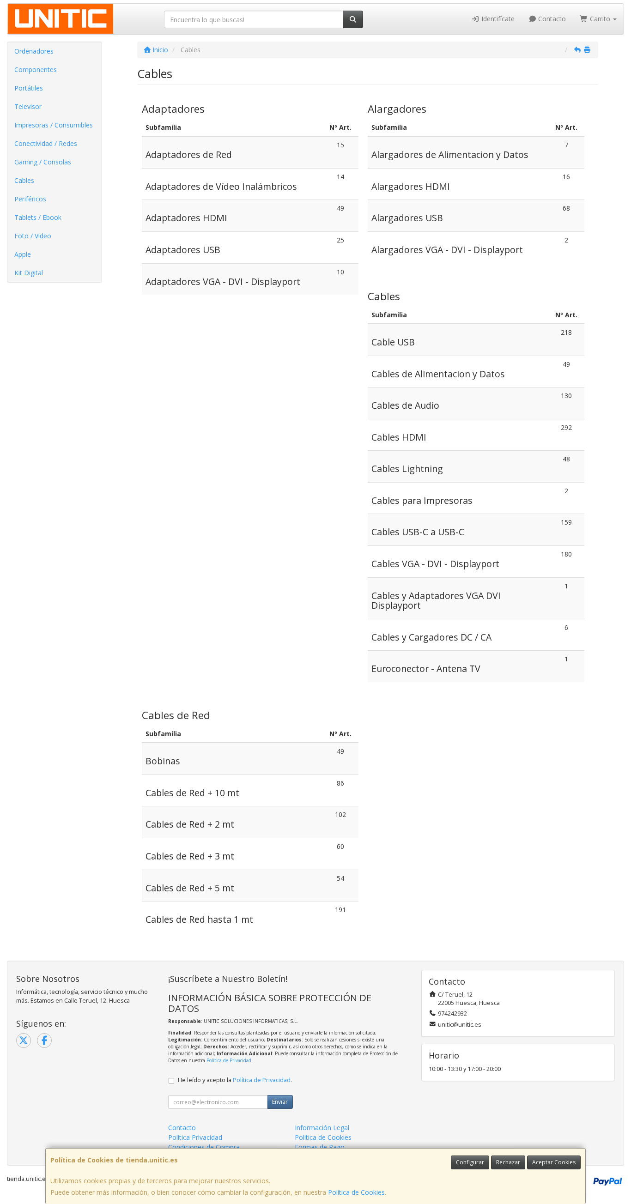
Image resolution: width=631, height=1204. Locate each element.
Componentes (35, 69)
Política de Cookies (356, 1192)
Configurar (470, 1162)
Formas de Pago (320, 1147)
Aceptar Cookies (554, 1162)
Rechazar (508, 1162)
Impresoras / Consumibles (53, 125)
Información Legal (322, 1127)
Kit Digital (28, 272)
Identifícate (497, 18)
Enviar (280, 1102)
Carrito (600, 18)
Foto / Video (32, 235)
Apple (22, 254)
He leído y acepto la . (235, 1080)
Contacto (551, 18)
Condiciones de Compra (204, 1147)
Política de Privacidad (228, 1060)
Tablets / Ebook (37, 217)
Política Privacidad (195, 1137)
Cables (24, 180)
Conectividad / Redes (45, 143)
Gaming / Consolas (42, 161)
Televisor (28, 106)
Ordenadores (34, 51)
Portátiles (28, 88)
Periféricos (30, 198)
